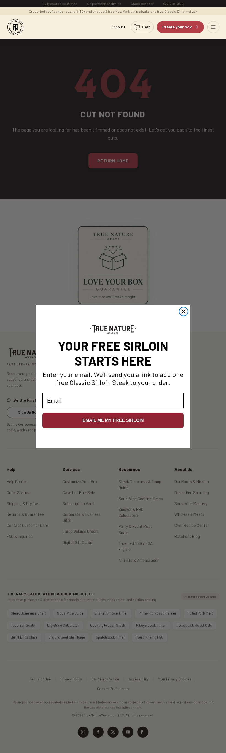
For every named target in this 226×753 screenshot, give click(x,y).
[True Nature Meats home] (15, 27)
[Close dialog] (183, 311)
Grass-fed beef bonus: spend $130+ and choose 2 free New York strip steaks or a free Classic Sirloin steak (113, 11)
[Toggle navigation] (213, 27)
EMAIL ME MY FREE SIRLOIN (113, 420)
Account (118, 27)
